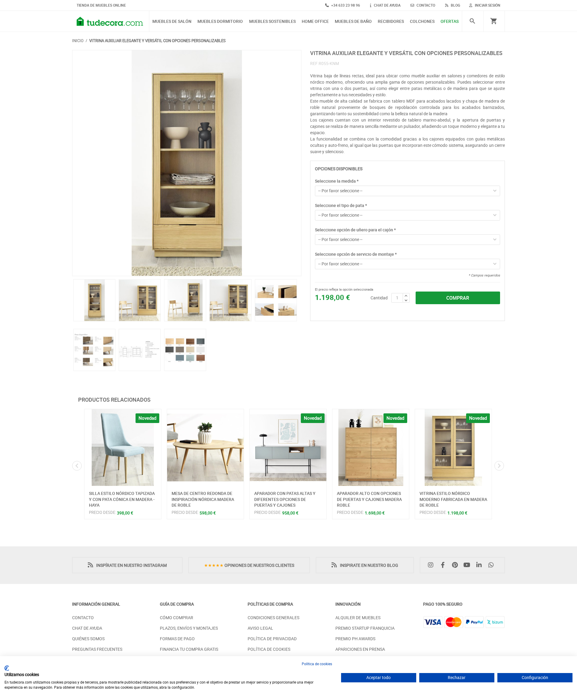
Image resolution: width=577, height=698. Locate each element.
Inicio (78, 40)
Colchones (422, 21)
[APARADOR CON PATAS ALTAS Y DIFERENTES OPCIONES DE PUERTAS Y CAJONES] (288, 447)
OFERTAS (450, 21)
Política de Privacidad (272, 638)
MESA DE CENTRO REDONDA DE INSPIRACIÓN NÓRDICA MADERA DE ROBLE (203, 499)
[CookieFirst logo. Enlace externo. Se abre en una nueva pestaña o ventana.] (7, 668)
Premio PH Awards (355, 638)
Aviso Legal (260, 628)
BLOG (455, 5)
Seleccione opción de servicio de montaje (356, 254)
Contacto (83, 617)
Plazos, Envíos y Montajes (189, 628)
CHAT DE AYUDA (387, 5)
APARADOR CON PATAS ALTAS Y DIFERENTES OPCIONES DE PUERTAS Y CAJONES (285, 499)
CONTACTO (425, 5)
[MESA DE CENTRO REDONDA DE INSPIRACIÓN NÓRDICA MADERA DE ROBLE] (205, 447)
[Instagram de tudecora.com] (432, 565)
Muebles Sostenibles (272, 21)
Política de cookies (317, 663)
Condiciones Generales (273, 617)
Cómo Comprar (176, 617)
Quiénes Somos (88, 638)
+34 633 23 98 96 (345, 5)
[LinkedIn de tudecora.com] (481, 565)
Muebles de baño (353, 21)
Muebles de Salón (171, 21)
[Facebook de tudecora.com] (444, 565)
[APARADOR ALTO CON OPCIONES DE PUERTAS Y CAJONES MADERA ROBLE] (370, 447)
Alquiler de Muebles (357, 617)
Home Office (315, 21)
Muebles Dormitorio (220, 21)
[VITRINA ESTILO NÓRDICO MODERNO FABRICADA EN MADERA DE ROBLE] (453, 447)
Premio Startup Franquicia (365, 628)
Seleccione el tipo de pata (341, 205)
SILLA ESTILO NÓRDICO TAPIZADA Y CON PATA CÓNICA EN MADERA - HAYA (122, 499)
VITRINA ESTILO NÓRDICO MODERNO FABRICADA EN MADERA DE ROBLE (453, 499)
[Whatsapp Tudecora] (493, 565)
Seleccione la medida (337, 181)
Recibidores (391, 21)
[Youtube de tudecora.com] (469, 565)
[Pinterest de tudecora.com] (456, 565)
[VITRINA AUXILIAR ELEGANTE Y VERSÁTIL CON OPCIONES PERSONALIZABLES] (186, 163)
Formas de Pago (177, 638)
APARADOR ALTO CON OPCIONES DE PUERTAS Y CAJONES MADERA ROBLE (369, 499)
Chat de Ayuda (87, 628)
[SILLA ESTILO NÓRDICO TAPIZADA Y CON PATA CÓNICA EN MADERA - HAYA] (122, 447)
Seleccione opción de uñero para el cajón (355, 230)
